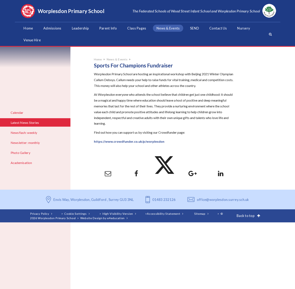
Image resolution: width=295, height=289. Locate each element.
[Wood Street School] (269, 11)
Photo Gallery (20, 153)
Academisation (21, 163)
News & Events (117, 59)
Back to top (246, 216)
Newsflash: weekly (24, 132)
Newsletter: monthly (25, 142)
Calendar (17, 112)
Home (98, 59)
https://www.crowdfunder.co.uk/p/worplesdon (129, 141)
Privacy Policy (39, 213)
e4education (116, 218)
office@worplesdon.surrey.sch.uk (223, 199)
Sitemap (199, 213)
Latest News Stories (25, 122)
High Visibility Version (118, 213)
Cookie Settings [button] (75, 213)
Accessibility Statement (163, 213)
